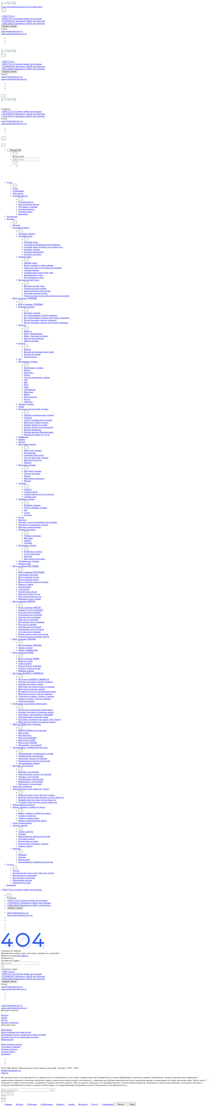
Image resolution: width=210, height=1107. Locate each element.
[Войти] (2, 14)
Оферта (4, 1073)
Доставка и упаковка (10, 1047)
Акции (4, 1017)
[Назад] (15, 154)
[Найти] (11, 1093)
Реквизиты (6, 1054)
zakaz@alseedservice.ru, (12, 31)
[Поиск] (3, 10)
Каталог (5, 1015)
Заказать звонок (9, 26)
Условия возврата (9, 1049)
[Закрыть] (3, 145)
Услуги (4, 1020)
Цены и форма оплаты (11, 1044)
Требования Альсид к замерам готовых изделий (23, 1034)
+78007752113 (8, 16)
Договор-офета (8, 1051)
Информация (7, 1039)
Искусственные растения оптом (16, 1032)
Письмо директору (10, 1022)
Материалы (6, 1030)
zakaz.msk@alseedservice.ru (14, 34)
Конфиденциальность (11, 1070)
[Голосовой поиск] (4, 1093)
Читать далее (199, 1080)
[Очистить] (53, 1090)
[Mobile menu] (3, 95)
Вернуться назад (9, 955)
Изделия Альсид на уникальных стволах (20, 1037)
